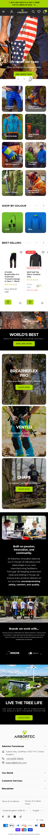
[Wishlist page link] (38, 11)
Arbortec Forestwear (20, 834)
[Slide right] (43, 205)
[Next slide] (24, 79)
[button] (3, 11)
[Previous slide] (18, 79)
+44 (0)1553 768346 (14, 758)
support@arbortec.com (16, 763)
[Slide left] (36, 205)
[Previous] (7, 653)
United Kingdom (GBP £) (13, 810)
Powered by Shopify (33, 834)
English (36, 810)
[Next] (41, 653)
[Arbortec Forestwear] (24, 739)
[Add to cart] (8, 302)
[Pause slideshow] (30, 79)
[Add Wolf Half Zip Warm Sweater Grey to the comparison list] (42, 303)
